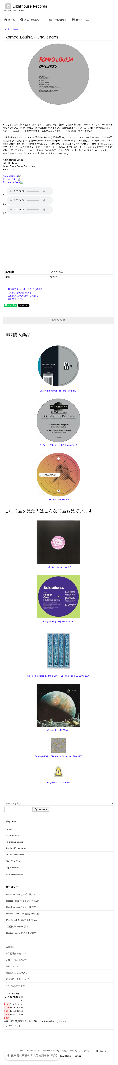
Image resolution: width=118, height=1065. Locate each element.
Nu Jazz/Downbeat (15, 854)
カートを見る (82, 19)
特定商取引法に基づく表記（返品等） (26, 289)
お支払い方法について (16, 973)
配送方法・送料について (17, 979)
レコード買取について (16, 960)
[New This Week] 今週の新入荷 (21, 894)
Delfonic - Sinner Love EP (58, 567)
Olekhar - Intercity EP (58, 499)
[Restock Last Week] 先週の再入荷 (22, 913)
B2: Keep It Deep (11, 182)
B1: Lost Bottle (10, 179)
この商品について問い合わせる (23, 296)
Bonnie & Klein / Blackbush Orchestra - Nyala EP (58, 756)
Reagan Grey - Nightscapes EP (58, 621)
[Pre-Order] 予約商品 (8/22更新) (21, 920)
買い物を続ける (15, 299)
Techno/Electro (13, 835)
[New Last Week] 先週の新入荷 (21, 907)
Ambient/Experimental (16, 848)
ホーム (11, 19)
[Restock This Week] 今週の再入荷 (22, 901)
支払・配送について (34, 19)
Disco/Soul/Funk (14, 861)
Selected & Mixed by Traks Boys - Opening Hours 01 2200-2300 (58, 676)
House (15, 29)
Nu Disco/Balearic (14, 842)
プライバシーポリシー (80, 1051)
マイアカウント (13, 1026)
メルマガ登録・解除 (15, 985)
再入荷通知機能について (17, 953)
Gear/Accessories (14, 874)
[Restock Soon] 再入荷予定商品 (21, 933)
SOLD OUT (58, 320)
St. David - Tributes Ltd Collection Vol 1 (58, 445)
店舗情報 (10, 947)
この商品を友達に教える (20, 292)
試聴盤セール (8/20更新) (17, 926)
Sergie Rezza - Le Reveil (58, 782)
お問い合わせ (59, 19)
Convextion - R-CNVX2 (58, 730)
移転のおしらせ (13, 966)
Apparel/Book (12, 867)
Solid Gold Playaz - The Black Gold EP (58, 391)
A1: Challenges (10, 176)
